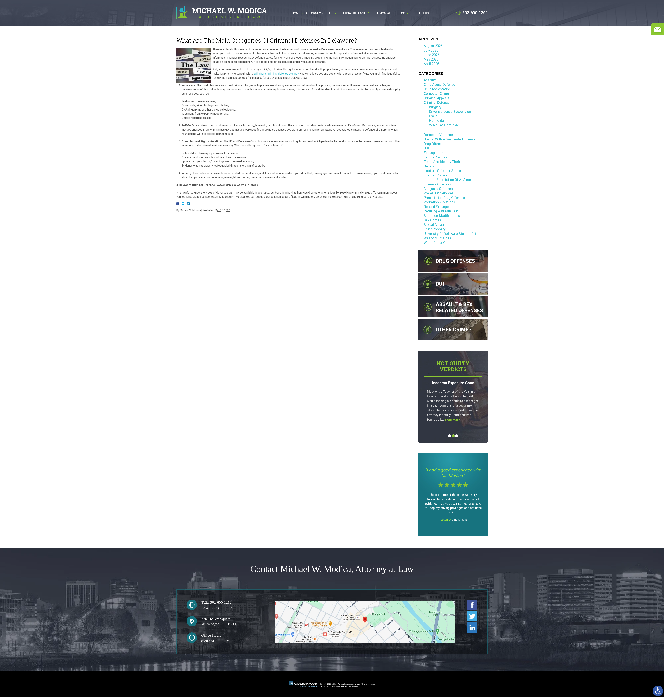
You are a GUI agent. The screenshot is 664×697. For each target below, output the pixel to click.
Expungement (434, 153)
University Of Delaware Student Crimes (453, 234)
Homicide (436, 120)
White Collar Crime (438, 243)
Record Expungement (440, 207)
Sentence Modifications (442, 216)
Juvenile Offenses (437, 184)
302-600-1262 (475, 12)
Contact (347, 662)
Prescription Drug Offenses (444, 198)
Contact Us (419, 13)
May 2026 (431, 59)
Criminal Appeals (436, 98)
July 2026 (431, 50)
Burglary (435, 107)
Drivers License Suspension (450, 111)
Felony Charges (435, 157)
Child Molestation (437, 89)
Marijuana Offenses (438, 189)
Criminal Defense (352, 13)
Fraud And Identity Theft (442, 162)
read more (448, 420)
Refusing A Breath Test (441, 211)
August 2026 (433, 46)
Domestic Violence (438, 135)
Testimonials (382, 13)
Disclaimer (331, 662)
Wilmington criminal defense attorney (276, 73)
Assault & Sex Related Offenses (459, 307)
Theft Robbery (434, 229)
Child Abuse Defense (439, 84)
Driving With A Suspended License (450, 139)
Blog (401, 13)
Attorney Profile (319, 13)
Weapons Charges (437, 238)
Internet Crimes (435, 175)
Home (296, 13)
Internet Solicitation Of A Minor (447, 180)
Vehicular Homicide (444, 125)
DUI (426, 148)
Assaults (430, 80)
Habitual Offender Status (442, 171)
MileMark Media (355, 686)
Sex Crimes (432, 220)
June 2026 (432, 55)
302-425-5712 (221, 608)
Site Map (316, 662)
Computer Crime (436, 93)
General (429, 166)
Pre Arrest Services (439, 193)
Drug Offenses (434, 144)
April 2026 (431, 64)
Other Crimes (454, 329)
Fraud (433, 116)
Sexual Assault (435, 225)
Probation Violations (439, 202)
